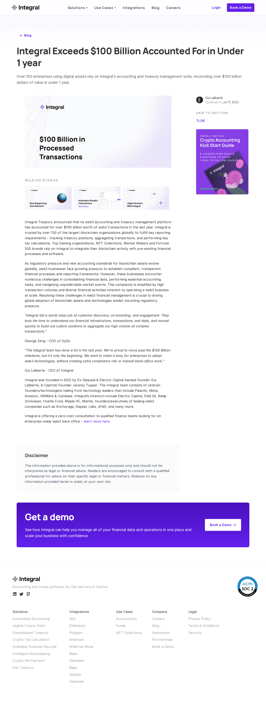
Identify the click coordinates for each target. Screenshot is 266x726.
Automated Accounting (31, 619)
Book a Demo (163, 647)
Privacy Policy (199, 619)
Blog (155, 626)
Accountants (126, 619)
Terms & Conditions (203, 626)
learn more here (97, 421)
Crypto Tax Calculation (30, 639)
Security (195, 633)
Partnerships (162, 639)
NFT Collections (129, 633)
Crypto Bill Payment (28, 660)
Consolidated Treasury (30, 633)
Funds (121, 626)
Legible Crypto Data (28, 626)
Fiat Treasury (23, 668)
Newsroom (161, 633)
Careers (158, 619)
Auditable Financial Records (34, 647)
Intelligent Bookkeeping (31, 654)
